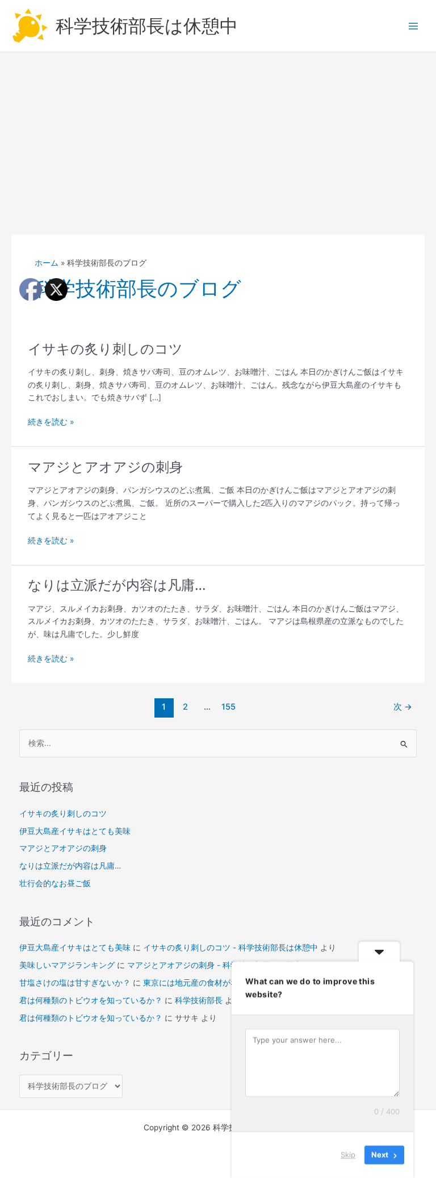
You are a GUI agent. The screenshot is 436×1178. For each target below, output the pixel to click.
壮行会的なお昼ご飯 (55, 883)
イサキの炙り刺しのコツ (105, 349)
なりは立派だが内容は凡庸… (117, 585)
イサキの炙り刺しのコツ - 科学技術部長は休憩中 (230, 947)
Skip (348, 1154)
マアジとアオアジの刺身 (105, 467)
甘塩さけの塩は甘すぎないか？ (75, 982)
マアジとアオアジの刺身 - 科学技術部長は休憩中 (214, 965)
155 (228, 707)
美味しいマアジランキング (67, 965)
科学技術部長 (199, 1000)
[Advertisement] (218, 137)
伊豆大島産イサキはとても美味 (75, 831)
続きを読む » (51, 423)
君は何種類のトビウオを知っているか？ (90, 1000)
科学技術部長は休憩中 (147, 26)
